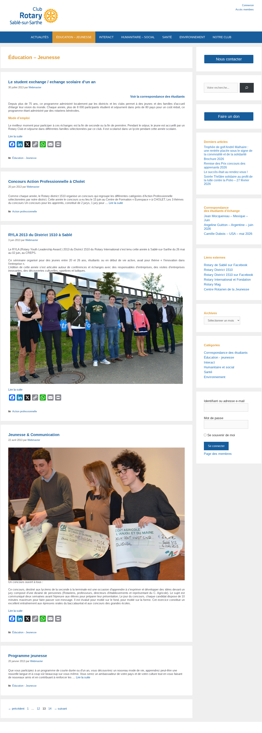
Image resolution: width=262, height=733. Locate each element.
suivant (60, 708)
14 (50, 708)
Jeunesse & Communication (33, 435)
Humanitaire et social (219, 367)
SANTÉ (167, 37)
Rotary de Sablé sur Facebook (225, 265)
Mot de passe (213, 418)
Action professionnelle (24, 211)
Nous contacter (229, 59)
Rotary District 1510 (218, 270)
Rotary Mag (212, 284)
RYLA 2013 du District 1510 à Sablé (40, 235)
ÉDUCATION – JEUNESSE (73, 37)
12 (39, 708)
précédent (16, 708)
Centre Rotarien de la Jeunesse (226, 289)
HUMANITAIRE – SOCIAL (138, 37)
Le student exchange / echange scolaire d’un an (52, 82)
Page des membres (218, 454)
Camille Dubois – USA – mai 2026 (228, 234)
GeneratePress (167, 727)
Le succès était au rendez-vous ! (226, 172)
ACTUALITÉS (40, 37)
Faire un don (229, 116)
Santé (208, 372)
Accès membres (245, 9)
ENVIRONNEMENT (192, 37)
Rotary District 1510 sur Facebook (228, 275)
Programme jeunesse (27, 656)
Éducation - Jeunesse (24, 158)
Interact (209, 362)
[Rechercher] (247, 88)
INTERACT (106, 37)
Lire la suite (15, 136)
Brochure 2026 (214, 159)
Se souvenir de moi (220, 435)
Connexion (248, 5)
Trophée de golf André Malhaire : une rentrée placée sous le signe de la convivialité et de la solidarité (228, 150)
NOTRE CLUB (222, 37)
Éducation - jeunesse (219, 357)
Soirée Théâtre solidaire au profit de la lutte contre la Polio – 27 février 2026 (228, 180)
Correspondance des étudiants (226, 353)
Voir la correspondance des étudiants (157, 96)
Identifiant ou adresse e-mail (224, 401)
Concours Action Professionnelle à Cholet (46, 181)
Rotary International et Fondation (227, 279)
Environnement (214, 377)
